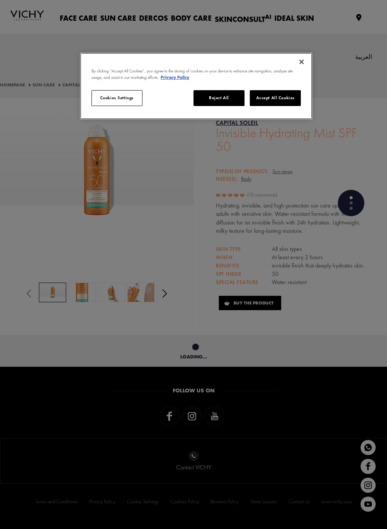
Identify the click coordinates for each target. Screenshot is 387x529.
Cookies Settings (117, 97)
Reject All (219, 97)
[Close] (301, 62)
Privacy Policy (175, 77)
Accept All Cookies (275, 97)
